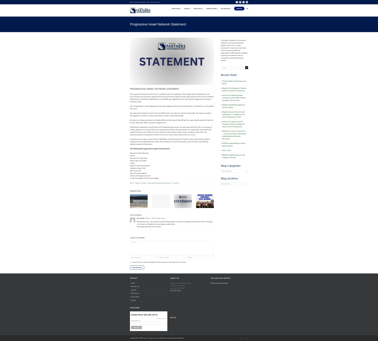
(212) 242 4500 (156, 2)
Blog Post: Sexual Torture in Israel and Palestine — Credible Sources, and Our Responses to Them (233, 114)
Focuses (133, 290)
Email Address (136, 321)
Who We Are (135, 286)
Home (133, 283)
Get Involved (135, 297)
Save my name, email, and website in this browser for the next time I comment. (159, 262)
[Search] (247, 8)
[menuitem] (178, 8)
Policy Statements (166, 183)
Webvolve (181, 338)
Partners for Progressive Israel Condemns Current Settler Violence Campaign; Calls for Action (234, 97)
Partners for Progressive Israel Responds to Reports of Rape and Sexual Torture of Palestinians (233, 124)
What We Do (135, 293)
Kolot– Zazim (226, 150)
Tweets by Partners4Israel (219, 283)
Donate (133, 300)
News (159, 183)
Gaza (155, 183)
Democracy (150, 183)
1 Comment (176, 183)
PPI (132, 183)
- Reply (163, 218)
